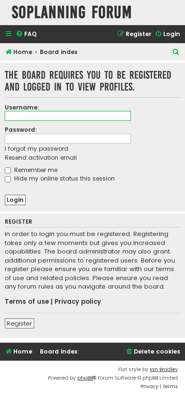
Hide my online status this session (63, 178)
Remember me (34, 170)
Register (19, 323)
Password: (21, 130)
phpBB (85, 378)
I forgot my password (36, 148)
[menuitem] (26, 34)
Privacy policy (78, 302)
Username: (22, 107)
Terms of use (27, 302)
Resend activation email (41, 157)
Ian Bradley (164, 369)
